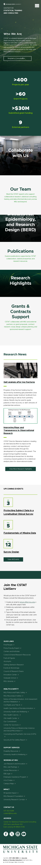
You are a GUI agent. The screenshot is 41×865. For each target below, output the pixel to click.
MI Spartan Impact (10, 793)
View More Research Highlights (20, 469)
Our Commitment (10, 721)
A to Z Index (8, 780)
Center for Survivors (11, 725)
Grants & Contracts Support (20, 311)
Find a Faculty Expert (11, 648)
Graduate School (10, 678)
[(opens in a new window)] (6, 834)
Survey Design (11, 552)
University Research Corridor (14, 799)
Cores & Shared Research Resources (17, 655)
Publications (20, 251)
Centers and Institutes (12, 651)
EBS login (7, 774)
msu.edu (24, 858)
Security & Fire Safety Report (14, 740)
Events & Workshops (11, 668)
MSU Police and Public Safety (14, 692)
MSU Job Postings (10, 767)
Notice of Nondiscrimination (12, 860)
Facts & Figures (9, 658)
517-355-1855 (13, 858)
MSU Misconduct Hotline (12, 696)
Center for (13, 10)
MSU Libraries (8, 681)
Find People (8, 645)
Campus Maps (9, 783)
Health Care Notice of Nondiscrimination (18, 708)
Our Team (20, 189)
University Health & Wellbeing (14, 754)
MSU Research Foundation (13, 796)
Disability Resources (11, 751)
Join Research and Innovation (14, 764)
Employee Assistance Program (15, 777)
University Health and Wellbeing (15, 711)
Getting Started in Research (14, 665)
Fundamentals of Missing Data (20, 533)
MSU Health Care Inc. (11, 715)
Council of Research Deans (14, 671)
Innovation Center (10, 675)
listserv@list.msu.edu (27, 602)
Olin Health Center (10, 718)
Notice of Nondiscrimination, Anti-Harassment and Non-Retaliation (20, 700)
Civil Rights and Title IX (12, 705)
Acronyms (7, 661)
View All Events (13, 559)
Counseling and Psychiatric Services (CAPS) (20, 734)
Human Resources (10, 770)
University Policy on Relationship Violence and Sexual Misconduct (19, 729)
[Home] (20, 852)
